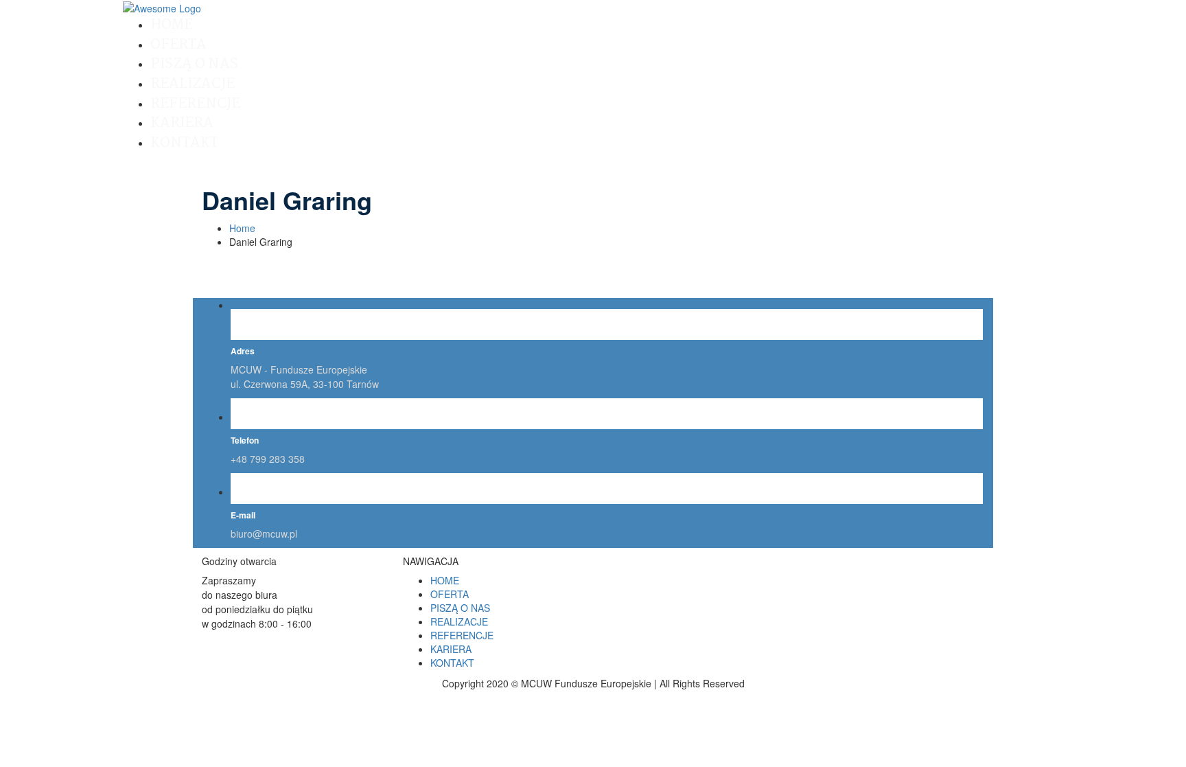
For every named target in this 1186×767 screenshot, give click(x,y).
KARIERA (181, 123)
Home (242, 228)
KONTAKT (184, 142)
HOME (171, 24)
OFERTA (178, 44)
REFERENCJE (195, 103)
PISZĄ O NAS (194, 64)
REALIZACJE (192, 83)
